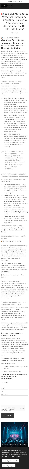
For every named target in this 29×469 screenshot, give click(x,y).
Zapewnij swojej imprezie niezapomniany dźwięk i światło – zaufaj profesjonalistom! (14, 376)
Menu (26, 6)
